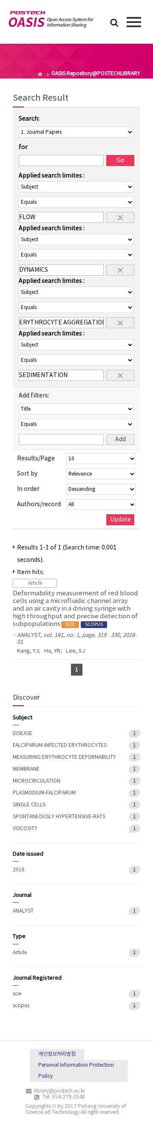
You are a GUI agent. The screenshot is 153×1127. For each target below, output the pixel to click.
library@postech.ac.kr (59, 1091)
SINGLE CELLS (29, 805)
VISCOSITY (25, 828)
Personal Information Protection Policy (76, 1070)
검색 (114, 23)
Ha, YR (52, 651)
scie (17, 994)
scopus (21, 1006)
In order (28, 489)
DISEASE (22, 733)
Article (20, 952)
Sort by (27, 474)
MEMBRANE (26, 769)
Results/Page (36, 458)
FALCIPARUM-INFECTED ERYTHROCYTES (60, 745)
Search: (29, 119)
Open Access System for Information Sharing (51, 21)
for (23, 147)
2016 (19, 870)
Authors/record (39, 504)
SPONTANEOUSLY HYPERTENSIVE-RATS (59, 817)
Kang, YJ (28, 651)
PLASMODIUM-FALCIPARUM (44, 793)
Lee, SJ (75, 651)
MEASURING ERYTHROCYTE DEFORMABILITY (64, 757)
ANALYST (23, 911)
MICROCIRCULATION (36, 781)
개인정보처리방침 (57, 1054)
